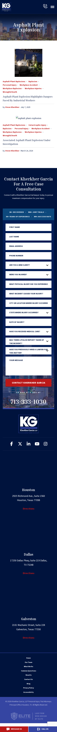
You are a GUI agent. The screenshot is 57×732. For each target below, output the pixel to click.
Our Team (28, 662)
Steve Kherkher (12, 107)
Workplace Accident (29, 85)
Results (29, 675)
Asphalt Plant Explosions (14, 81)
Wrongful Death (10, 92)
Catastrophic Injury (37, 125)
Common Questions (28, 671)
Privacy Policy (28, 688)
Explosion (32, 81)
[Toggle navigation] (52, 6)
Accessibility (28, 692)
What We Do (28, 666)
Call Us (45, 729)
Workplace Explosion (12, 88)
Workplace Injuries (33, 88)
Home (28, 658)
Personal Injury (9, 85)
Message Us (16, 729)
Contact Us (28, 679)
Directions (28, 508)
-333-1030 (45, 6)
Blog (28, 684)
